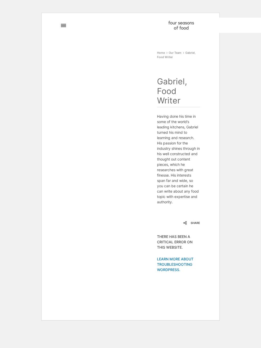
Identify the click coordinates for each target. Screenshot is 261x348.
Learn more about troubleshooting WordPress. (175, 264)
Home (161, 53)
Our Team (175, 53)
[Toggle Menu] (63, 25)
